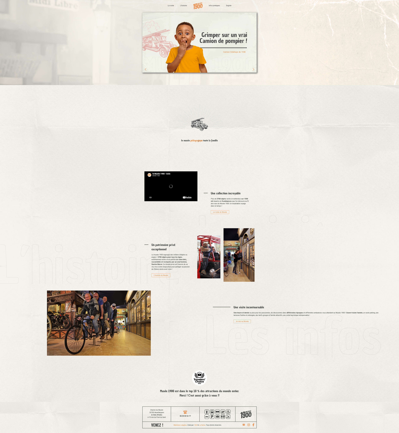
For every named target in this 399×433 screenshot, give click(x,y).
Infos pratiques (214, 6)
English (228, 6)
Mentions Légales (180, 425)
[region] (199, 42)
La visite (171, 6)
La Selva (202, 425)
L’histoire (183, 6)
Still (195, 425)
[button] (145, 69)
